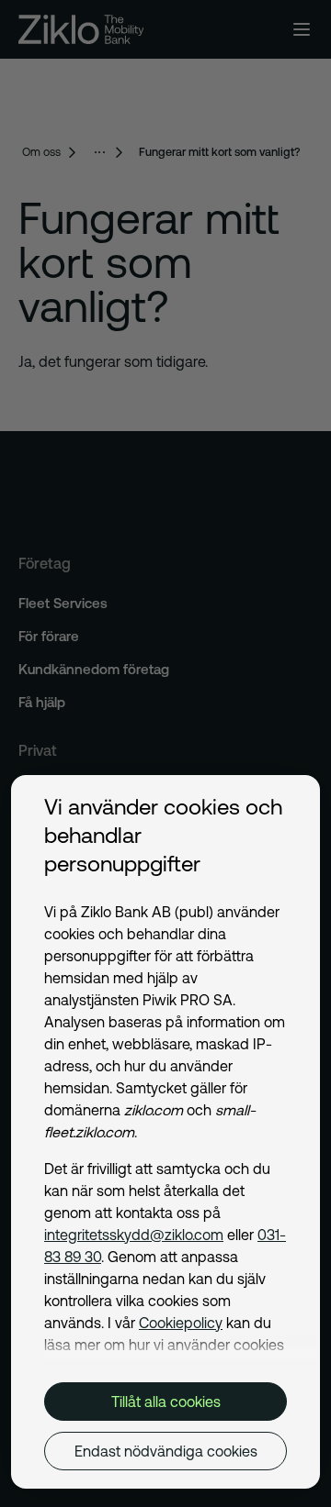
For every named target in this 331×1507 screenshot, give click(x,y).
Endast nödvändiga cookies (165, 1451)
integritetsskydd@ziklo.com (133, 1234)
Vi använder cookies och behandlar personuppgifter (163, 835)
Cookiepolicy (181, 1322)
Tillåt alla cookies (166, 1401)
